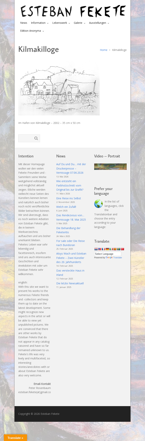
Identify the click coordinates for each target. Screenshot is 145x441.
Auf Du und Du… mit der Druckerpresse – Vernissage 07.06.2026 (71, 168)
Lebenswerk (59, 23)
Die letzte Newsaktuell (70, 283)
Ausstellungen (97, 23)
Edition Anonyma (30, 30)
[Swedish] (118, 249)
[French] (103, 249)
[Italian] (111, 249)
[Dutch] (96, 249)
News (23, 23)
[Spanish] (114, 249)
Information (38, 23)
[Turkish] (122, 249)
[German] (107, 249)
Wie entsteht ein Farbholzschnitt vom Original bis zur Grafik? (69, 185)
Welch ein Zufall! (66, 207)
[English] (99, 249)
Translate (117, 257)
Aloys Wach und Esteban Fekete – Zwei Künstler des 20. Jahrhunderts (71, 258)
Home (103, 50)
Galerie (78, 23)
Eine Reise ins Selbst (68, 198)
